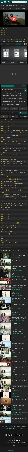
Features (11, 426)
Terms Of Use (17, 426)
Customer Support (14, 430)
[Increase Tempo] (7, 44)
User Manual (21, 428)
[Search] (26, 2)
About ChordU (5, 426)
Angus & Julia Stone (20, 5)
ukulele (12, 62)
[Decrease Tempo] (2, 44)
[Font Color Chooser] (4, 116)
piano (8, 62)
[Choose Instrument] (16, 62)
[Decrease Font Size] (10, 116)
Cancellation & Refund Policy (10, 428)
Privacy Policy (23, 426)
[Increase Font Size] (16, 116)
